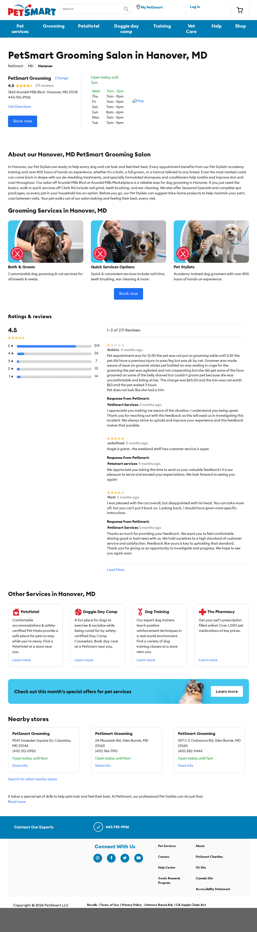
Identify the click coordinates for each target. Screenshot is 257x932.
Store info (20, 766)
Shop (240, 26)
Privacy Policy (132, 904)
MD (30, 66)
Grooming (54, 26)
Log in (195, 7)
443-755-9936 (117, 827)
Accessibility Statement (213, 889)
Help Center (166, 867)
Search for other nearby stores (32, 779)
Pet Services (167, 846)
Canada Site (204, 878)
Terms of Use (109, 904)
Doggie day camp (126, 29)
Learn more (21, 660)
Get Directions (19, 107)
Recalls (92, 904)
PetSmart (15, 66)
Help (217, 26)
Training (162, 26)
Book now (22, 121)
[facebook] (111, 858)
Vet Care (191, 29)
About (200, 846)
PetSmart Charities (209, 856)
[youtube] (138, 858)
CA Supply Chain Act (191, 904)
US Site (201, 867)
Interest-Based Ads (159, 904)
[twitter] (124, 858)
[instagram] (97, 858)
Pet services (20, 29)
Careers (164, 856)
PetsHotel (88, 26)
